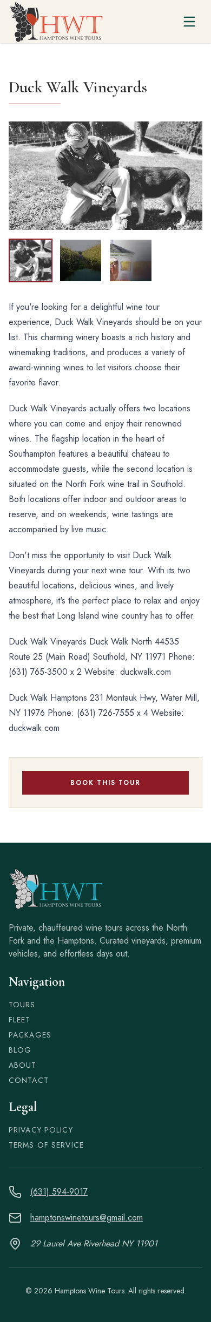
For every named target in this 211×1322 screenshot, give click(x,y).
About (23, 1065)
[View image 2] (81, 260)
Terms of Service (46, 1145)
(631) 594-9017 (59, 1191)
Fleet (20, 1019)
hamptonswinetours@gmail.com (86, 1217)
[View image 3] (131, 260)
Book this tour (105, 783)
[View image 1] (30, 260)
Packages (30, 1034)
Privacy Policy (41, 1129)
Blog (20, 1050)
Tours (22, 1004)
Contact (29, 1080)
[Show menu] (189, 22)
